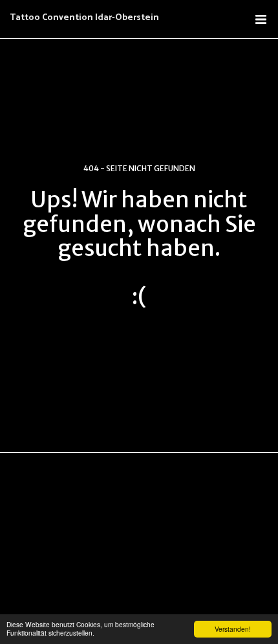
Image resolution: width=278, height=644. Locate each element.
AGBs (81, 537)
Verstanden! (233, 629)
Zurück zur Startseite (139, 342)
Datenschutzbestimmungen (152, 537)
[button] (261, 19)
